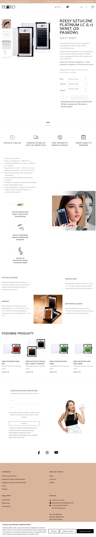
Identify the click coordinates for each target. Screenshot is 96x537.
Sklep (51, 476)
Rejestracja (6, 503)
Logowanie (6, 500)
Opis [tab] (48, 122)
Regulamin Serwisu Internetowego (14, 482)
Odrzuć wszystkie (68, 531)
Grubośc (63, 84)
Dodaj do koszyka (80, 97)
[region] (48, 529)
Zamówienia (6, 506)
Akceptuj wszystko (85, 531)
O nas (4, 486)
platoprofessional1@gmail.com (63, 503)
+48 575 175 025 (58, 500)
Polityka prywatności (9, 476)
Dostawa (52, 479)
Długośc (63, 90)
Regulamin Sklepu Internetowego (13, 479)
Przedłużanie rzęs (78, 70)
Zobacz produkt (12, 347)
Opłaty (51, 482)
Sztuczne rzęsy (68, 72)
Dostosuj (53, 531)
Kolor (61, 79)
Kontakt (4, 489)
